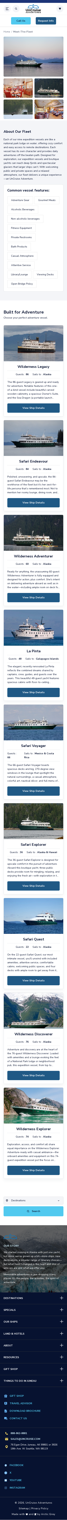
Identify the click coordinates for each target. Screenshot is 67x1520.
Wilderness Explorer (33, 1129)
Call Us (20, 21)
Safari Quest (33, 939)
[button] (7, 8)
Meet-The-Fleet (23, 31)
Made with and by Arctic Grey (33, 1514)
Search (35, 1211)
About (8, 1345)
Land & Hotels (14, 1333)
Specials (10, 1310)
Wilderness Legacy (33, 367)
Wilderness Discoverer (33, 1034)
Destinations (13, 1298)
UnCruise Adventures (39, 1502)
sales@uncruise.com (25, 1439)
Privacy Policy (39, 1508)
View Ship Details (33, 408)
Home (7, 31)
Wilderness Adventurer (33, 556)
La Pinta (34, 651)
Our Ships (11, 1321)
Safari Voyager (33, 746)
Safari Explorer (33, 845)
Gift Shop (11, 1369)
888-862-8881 (19, 1433)
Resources (11, 1357)
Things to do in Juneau (20, 1381)
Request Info (46, 21)
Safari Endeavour (33, 461)
